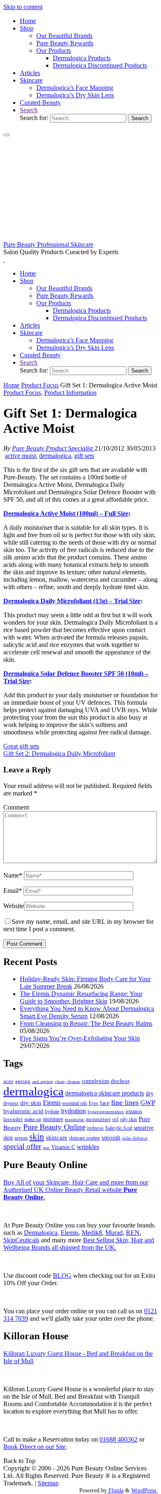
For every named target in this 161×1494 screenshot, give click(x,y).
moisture (53, 1119)
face (104, 1103)
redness (95, 1128)
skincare (56, 1137)
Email (12, 890)
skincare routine (84, 1138)
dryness (11, 1103)
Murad (114, 1232)
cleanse (73, 1081)
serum (21, 1138)
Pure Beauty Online (54, 1127)
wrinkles (88, 1147)
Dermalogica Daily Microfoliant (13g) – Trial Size (71, 600)
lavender (13, 1119)
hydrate (52, 1111)
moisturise (74, 1119)
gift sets (84, 455)
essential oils (74, 1103)
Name (12, 875)
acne (8, 1081)
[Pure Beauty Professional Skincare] (80, 237)
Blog (62, 1275)
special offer (22, 1146)
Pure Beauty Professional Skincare (48, 244)
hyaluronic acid (23, 1111)
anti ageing (42, 1081)
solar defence (134, 1137)
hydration (73, 1111)
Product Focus (40, 385)
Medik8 (92, 1232)
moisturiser (98, 1119)
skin (36, 1137)
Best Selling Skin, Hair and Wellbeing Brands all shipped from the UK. (78, 1244)
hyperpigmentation (106, 1111)
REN (133, 1232)
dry (150, 1093)
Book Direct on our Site (34, 1446)
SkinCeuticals (21, 1240)
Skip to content (23, 6)
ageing (23, 1081)
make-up (32, 1119)
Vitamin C (63, 1147)
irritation (133, 1111)
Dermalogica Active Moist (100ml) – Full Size (65, 513)
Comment (16, 807)
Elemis (52, 1103)
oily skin (128, 1119)
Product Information (70, 392)
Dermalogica (40, 1232)
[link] (29, 109)
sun (46, 1147)
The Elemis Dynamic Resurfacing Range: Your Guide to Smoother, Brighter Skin (81, 997)
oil (115, 1119)
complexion (95, 1081)
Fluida (115, 1490)
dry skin (30, 1103)
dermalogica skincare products (104, 1093)
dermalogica (55, 455)
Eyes (93, 1103)
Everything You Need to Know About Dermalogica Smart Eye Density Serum (87, 1012)
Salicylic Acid (118, 1128)
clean (60, 1081)
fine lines (125, 1102)
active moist (20, 455)
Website (13, 905)
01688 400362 (118, 1439)
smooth (111, 1137)
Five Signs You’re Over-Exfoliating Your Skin (80, 1038)
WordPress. (144, 1490)
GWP (147, 1102)
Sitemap (48, 1483)
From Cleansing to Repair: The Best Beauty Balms (86, 1023)
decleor (120, 1080)
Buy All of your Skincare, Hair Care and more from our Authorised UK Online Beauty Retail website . (75, 1190)
